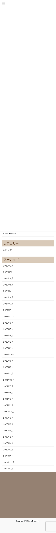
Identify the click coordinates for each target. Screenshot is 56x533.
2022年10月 (9, 354)
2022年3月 (8, 367)
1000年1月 (8, 468)
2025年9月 (8, 278)
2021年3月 (8, 399)
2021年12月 (9, 380)
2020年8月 (8, 424)
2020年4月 (8, 443)
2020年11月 (8, 411)
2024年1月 (8, 310)
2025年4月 (8, 291)
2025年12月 (9, 272)
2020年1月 (8, 456)
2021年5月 (8, 386)
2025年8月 (8, 285)
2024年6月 (8, 297)
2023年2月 (8, 342)
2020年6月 (8, 430)
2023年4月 (8, 335)
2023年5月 (8, 329)
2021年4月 (8, 392)
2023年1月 (8, 348)
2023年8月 (8, 323)
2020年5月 (8, 437)
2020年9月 (8, 418)
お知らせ (7, 249)
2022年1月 (8, 373)
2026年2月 (8, 266)
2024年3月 (8, 304)
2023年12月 (9, 316)
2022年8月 (8, 361)
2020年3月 (8, 449)
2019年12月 (9, 462)
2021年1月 (8, 405)
